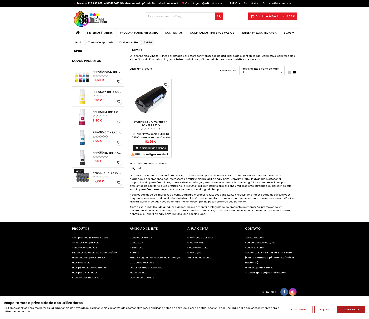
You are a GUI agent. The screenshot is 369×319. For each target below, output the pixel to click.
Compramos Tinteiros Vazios (212, 33)
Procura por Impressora (139, 33)
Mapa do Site (138, 272)
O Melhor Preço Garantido (146, 267)
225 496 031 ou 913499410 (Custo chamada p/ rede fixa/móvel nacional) (133, 3)
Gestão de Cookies (142, 277)
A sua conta (197, 228)
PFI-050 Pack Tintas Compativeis (107, 71)
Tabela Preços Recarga (259, 33)
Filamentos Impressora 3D (88, 257)
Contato (253, 228)
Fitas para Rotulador (84, 272)
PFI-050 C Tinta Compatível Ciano (107, 132)
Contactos (174, 33)
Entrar (266, 3)
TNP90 (77, 51)
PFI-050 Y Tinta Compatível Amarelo (107, 91)
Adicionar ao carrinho (151, 148)
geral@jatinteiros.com (209, 3)
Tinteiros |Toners (100, 33)
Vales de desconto (199, 257)
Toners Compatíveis (84, 247)
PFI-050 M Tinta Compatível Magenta (107, 112)
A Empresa (136, 247)
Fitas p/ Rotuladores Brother (89, 267)
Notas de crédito (197, 247)
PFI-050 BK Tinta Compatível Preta (107, 152)
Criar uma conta (284, 3)
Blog (287, 33)
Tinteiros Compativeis (85, 242)
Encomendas (195, 242)
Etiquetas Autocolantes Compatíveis (95, 252)
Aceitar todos (351, 309)
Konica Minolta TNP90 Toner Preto (150, 123)
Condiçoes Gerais (141, 237)
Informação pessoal (200, 237)
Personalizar (299, 309)
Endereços (194, 252)
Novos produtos (86, 61)
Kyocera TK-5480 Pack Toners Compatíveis (107, 172)
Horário (134, 252)
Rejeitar (325, 309)
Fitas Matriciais (81, 262)
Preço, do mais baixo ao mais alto (263, 71)
